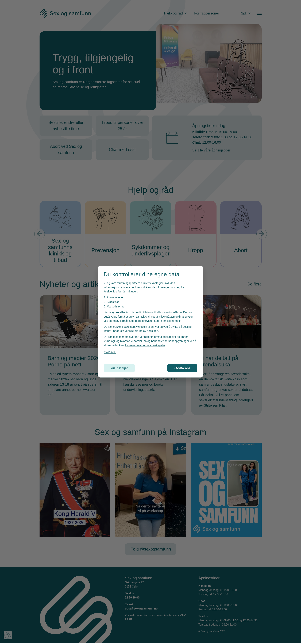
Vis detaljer (119, 368)
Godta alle (182, 368)
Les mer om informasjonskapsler (145, 345)
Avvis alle (110, 351)
